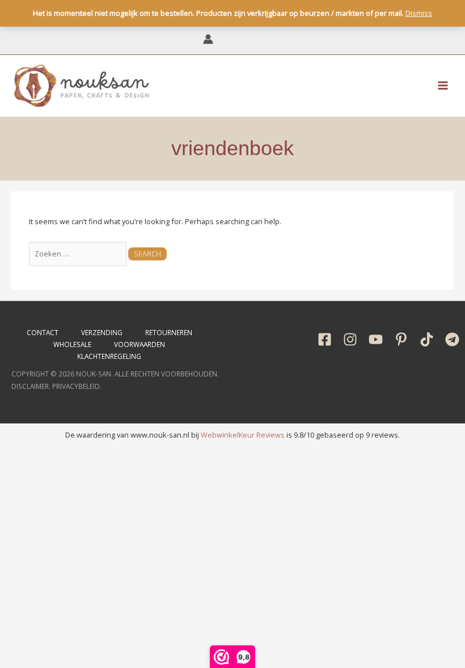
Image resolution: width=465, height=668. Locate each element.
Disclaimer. (30, 386)
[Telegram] (452, 339)
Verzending (101, 332)
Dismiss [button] (418, 13)
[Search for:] (78, 254)
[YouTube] (375, 339)
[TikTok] (426, 339)
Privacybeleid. (77, 386)
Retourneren (168, 332)
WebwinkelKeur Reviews (243, 435)
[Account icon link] (208, 39)
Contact (42, 332)
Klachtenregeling (109, 356)
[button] (257, 39)
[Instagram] (350, 339)
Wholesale (72, 344)
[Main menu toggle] (443, 85)
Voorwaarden (139, 344)
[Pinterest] (401, 339)
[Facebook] (324, 339)
